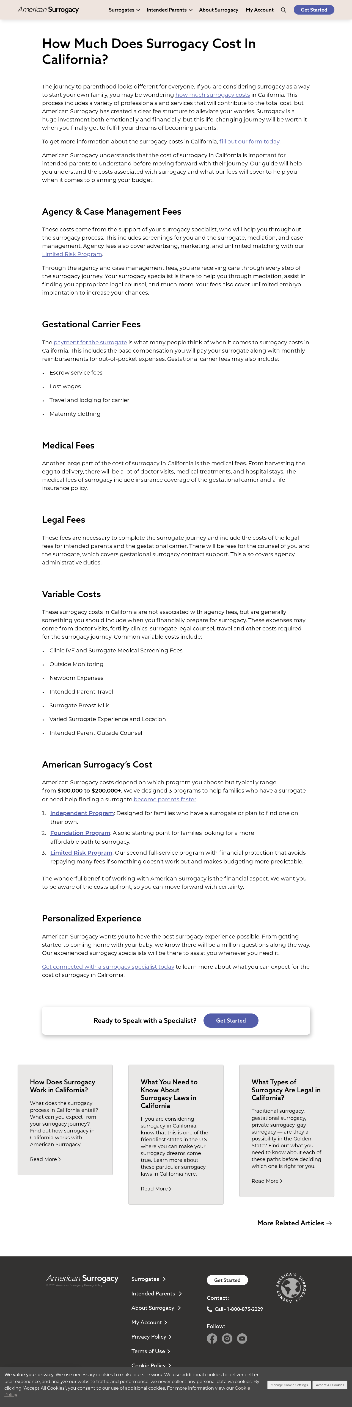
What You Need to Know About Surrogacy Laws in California (169, 1094)
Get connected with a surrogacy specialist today (108, 966)
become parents (156, 799)
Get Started (314, 10)
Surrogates (121, 10)
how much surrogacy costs (212, 95)
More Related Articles (290, 1223)
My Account (146, 1322)
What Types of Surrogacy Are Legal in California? (286, 1090)
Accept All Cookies (330, 1385)
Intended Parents (167, 10)
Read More (43, 1159)
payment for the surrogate (90, 342)
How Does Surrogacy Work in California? (62, 1086)
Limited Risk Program (72, 254)
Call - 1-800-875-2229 (239, 1309)
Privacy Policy (93, 1285)
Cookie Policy (148, 1366)
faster (187, 799)
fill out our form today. (249, 141)
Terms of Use (148, 1351)
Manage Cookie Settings (289, 1385)
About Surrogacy (218, 10)
